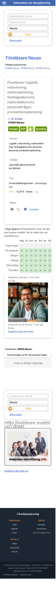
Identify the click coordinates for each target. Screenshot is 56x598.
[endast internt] (2, 497)
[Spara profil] (30, 129)
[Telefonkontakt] (18, 209)
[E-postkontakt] (12, 209)
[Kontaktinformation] (25, 209)
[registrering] (28, 321)
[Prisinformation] (37, 192)
